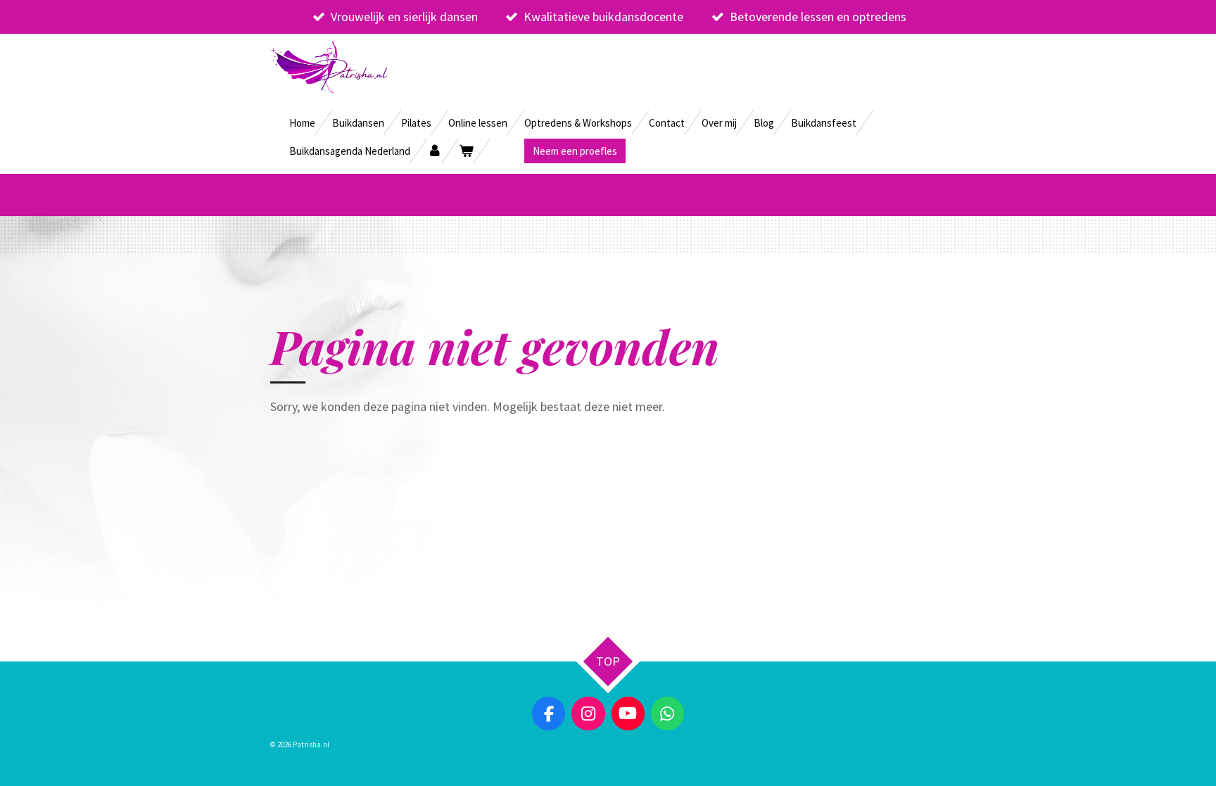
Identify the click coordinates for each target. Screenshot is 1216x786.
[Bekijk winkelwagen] (466, 151)
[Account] (434, 151)
